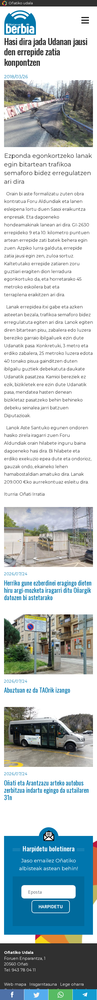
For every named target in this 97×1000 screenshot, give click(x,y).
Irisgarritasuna (43, 984)
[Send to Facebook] (12, 994)
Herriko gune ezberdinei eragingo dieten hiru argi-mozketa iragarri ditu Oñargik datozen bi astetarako (48, 590)
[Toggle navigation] (85, 21)
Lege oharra (72, 984)
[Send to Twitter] (36, 994)
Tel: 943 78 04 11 (20, 970)
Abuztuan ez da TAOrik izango (37, 690)
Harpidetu (51, 906)
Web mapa (15, 984)
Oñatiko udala (20, 3)
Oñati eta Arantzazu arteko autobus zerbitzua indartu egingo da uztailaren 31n (46, 790)
